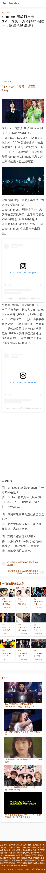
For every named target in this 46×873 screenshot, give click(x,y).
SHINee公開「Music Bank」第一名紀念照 (7, 603)
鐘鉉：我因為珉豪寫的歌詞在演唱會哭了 (6, 628)
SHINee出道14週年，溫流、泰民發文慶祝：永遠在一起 (38, 654)
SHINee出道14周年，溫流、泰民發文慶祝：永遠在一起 (23, 654)
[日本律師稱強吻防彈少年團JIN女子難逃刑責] (23, 720)
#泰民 (20, 86)
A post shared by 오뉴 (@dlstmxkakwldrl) (23, 408)
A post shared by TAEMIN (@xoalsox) (23, 299)
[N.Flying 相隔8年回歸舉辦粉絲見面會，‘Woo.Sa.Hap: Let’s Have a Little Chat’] (23, 775)
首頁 (3, 12)
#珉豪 (31, 86)
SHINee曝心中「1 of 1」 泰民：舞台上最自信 (38, 603)
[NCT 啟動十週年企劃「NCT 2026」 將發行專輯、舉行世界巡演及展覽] (23, 803)
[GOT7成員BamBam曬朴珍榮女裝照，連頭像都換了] (23, 747)
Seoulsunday (10, 3)
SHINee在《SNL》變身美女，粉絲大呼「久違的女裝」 (7, 654)
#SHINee (8, 86)
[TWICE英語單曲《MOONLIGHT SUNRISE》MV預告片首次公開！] (23, 692)
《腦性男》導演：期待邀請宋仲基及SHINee (22, 603)
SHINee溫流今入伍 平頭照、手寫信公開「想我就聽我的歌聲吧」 (23, 628)
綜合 (8, 12)
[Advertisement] (23, 52)
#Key (5, 90)
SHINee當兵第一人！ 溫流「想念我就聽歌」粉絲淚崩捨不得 (38, 628)
